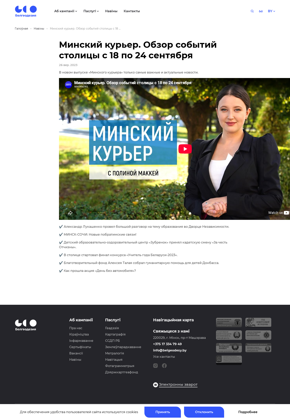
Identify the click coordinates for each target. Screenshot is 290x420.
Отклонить (204, 412)
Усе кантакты (164, 357)
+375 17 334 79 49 (167, 344)
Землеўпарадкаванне (123, 347)
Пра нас (75, 328)
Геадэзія (112, 328)
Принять (162, 412)
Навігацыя (114, 359)
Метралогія (114, 353)
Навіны (75, 359)
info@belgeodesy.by (170, 350)
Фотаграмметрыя (119, 366)
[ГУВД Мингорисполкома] (258, 336)
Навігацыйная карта (173, 320)
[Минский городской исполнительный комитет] (229, 324)
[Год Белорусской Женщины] (258, 324)
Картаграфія (115, 334)
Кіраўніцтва (79, 334)
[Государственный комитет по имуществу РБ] (229, 336)
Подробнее (247, 412)
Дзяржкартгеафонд (121, 372)
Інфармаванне (81, 341)
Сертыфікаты (80, 347)
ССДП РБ (112, 341)
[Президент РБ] (229, 349)
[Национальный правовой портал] (258, 349)
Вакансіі (76, 353)
